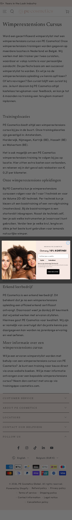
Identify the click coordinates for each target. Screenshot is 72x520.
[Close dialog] (68, 242)
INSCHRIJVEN (53, 272)
